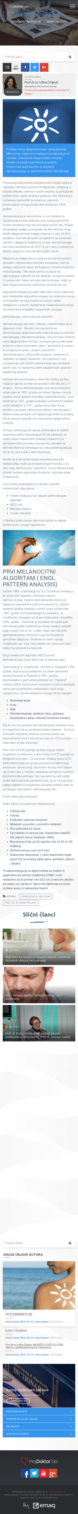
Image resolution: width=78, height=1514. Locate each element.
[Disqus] (39, 1094)
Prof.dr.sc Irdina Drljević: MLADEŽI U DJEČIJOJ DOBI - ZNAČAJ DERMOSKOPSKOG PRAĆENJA (34, 1346)
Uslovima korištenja (57, 1492)
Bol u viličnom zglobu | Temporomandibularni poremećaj (33, 997)
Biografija (13, 92)
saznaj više (17, 1401)
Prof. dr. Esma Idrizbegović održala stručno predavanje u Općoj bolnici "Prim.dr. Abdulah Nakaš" (38, 1035)
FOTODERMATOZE (18, 1314)
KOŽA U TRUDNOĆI (16, 1330)
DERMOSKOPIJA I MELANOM (35, 896)
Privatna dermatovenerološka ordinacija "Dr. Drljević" (47, 92)
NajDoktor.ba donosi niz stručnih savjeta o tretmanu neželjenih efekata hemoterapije (38, 958)
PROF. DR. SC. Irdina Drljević (21, 902)
